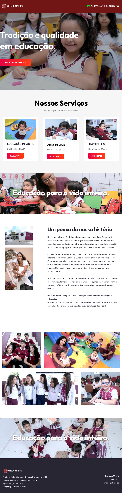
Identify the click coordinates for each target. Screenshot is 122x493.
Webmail (115, 479)
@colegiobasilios (111, 482)
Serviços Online (112, 476)
